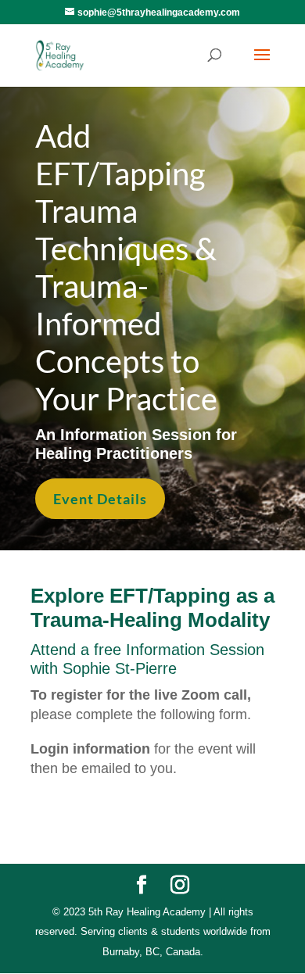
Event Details (100, 498)
